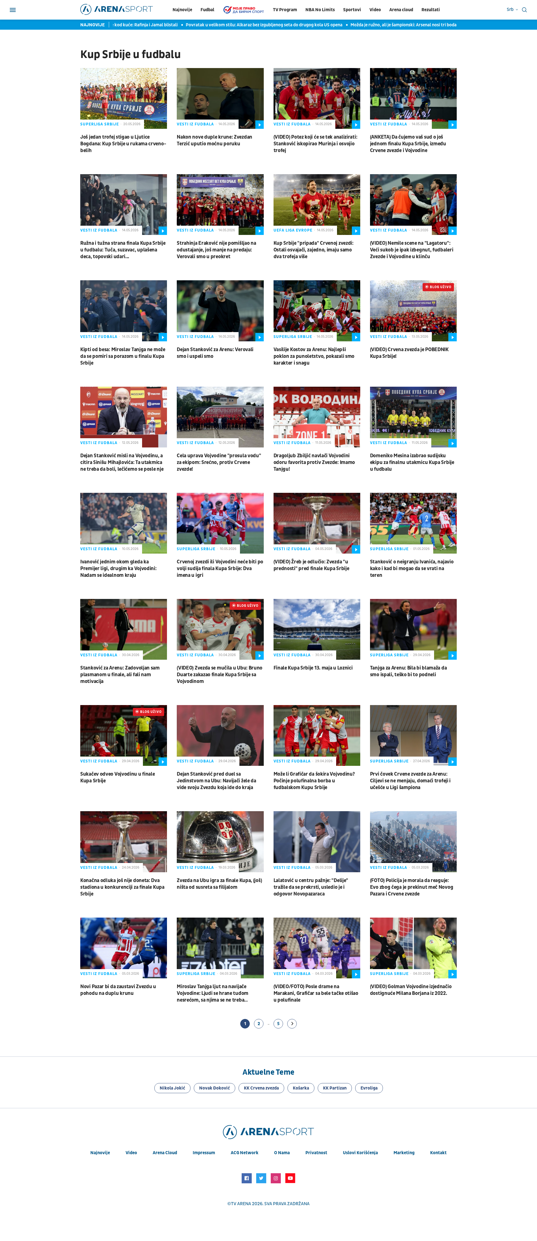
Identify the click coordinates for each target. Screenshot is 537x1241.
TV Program (285, 10)
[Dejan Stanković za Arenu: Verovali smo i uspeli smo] (220, 310)
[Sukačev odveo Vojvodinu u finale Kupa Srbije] (123, 735)
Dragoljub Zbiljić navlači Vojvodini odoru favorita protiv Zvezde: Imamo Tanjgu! (314, 462)
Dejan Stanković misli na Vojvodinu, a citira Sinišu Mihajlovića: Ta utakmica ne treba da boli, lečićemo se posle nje (121, 462)
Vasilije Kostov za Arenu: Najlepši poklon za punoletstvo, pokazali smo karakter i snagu (314, 356)
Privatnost (316, 1153)
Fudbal (207, 10)
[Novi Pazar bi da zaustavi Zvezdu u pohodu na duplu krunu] (123, 948)
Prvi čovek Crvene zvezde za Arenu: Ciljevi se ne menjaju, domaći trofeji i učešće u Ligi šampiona (410, 781)
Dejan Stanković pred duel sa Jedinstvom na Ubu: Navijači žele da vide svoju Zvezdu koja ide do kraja (216, 781)
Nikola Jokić (172, 1088)
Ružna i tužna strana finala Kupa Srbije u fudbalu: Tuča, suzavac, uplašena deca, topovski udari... (122, 250)
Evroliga (369, 1088)
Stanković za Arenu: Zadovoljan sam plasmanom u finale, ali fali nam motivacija (120, 675)
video (131, 1153)
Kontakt (438, 1153)
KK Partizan (335, 1088)
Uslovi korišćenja (360, 1153)
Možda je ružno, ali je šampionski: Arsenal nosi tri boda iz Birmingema (397, 25)
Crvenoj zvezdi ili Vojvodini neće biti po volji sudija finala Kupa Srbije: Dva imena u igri (220, 568)
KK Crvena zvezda (261, 1088)
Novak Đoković (214, 1088)
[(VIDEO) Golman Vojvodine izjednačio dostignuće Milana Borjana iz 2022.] (413, 948)
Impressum (204, 1153)
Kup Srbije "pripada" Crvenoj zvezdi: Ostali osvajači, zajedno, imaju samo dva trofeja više (314, 250)
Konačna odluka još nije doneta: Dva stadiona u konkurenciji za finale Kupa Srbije (122, 887)
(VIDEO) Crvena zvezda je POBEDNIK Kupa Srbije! (409, 353)
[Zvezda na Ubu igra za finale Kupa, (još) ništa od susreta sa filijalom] (220, 841)
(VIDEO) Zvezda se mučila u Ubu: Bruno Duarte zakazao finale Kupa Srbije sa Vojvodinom (219, 675)
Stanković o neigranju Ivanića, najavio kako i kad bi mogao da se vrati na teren (412, 568)
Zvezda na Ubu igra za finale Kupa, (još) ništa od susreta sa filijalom (219, 883)
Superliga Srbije (99, 124)
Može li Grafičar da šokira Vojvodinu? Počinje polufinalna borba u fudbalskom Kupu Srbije (314, 781)
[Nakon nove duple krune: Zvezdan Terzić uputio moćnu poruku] (220, 98)
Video (375, 10)
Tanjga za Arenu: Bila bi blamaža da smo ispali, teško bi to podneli (408, 671)
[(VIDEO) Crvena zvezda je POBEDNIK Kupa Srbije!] (413, 310)
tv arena (241, 1204)
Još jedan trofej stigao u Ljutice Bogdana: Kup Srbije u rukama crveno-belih (123, 144)
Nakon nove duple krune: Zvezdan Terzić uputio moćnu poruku (214, 140)
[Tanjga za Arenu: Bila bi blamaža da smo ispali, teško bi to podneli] (413, 629)
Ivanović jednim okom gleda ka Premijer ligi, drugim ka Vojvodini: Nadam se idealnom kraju (118, 568)
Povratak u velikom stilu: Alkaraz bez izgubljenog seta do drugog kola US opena (242, 25)
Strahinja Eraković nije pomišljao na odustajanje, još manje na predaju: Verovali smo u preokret (216, 250)
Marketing (404, 1153)
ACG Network (244, 1153)
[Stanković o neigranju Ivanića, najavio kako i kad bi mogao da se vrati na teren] (413, 523)
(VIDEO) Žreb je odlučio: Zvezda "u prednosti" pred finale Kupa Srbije (311, 565)
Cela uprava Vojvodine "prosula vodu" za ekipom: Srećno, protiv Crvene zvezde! (219, 462)
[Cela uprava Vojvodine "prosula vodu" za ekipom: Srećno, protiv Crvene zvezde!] (220, 417)
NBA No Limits (320, 10)
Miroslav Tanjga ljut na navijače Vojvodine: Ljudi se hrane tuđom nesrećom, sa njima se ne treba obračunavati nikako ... (212, 993)
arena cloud (165, 1153)
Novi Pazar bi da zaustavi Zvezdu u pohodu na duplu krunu (118, 990)
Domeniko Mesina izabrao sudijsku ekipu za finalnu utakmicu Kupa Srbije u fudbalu (412, 462)
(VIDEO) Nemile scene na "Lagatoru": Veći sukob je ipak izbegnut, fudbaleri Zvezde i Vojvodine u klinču (411, 250)
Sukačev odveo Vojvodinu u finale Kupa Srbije (117, 777)
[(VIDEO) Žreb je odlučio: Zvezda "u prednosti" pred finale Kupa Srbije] (317, 523)
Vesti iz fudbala (195, 124)
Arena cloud (401, 10)
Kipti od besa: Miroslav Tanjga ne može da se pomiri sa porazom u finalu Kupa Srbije (122, 356)
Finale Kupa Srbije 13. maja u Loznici (313, 668)
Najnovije (182, 10)
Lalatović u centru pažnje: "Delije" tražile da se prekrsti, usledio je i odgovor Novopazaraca (311, 887)
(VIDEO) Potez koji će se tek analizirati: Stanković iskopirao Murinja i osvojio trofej (315, 144)
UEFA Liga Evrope (293, 230)
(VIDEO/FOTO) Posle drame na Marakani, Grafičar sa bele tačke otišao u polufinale (316, 993)
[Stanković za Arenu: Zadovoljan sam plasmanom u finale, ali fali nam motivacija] (123, 629)
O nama (282, 1153)
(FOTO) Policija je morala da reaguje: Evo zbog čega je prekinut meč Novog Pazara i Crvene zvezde (411, 887)
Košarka (301, 1088)
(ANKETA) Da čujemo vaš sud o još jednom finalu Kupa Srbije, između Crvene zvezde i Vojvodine (408, 144)
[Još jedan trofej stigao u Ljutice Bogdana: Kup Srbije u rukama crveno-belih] (123, 98)
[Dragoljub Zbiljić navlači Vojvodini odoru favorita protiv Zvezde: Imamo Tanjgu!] (317, 417)
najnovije (100, 1153)
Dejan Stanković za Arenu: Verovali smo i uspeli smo (215, 353)
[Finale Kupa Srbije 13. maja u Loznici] (317, 629)
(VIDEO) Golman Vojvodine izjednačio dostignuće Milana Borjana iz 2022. (411, 990)
